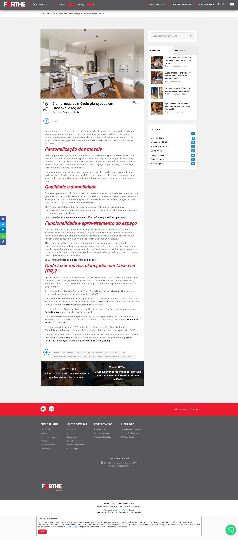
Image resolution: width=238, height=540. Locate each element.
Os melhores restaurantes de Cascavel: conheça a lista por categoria (178, 60)
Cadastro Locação (47, 445)
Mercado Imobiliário (159, 142)
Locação (86, 4)
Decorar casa (97, 352)
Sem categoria (157, 164)
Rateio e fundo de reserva (131, 433)
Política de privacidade (112, 510)
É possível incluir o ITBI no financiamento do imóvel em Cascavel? (177, 106)
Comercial (44, 433)
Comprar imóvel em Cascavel (78, 352)
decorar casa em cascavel (114, 352)
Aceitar (42, 532)
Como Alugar (45, 449)
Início (42, 13)
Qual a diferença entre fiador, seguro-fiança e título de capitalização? (178, 76)
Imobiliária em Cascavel (77, 357)
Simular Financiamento (76, 445)
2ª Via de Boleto (127, 437)
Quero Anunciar (157, 155)
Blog (49, 13)
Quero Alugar (156, 151)
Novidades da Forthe (160, 146)
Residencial (45, 429)
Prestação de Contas (102, 437)
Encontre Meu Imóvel (48, 437)
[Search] (191, 35)
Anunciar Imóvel (100, 429)
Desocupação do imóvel (131, 429)
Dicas (55, 121)
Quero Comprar (157, 159)
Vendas (66, 4)
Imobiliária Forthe (95, 357)
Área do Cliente (189, 409)
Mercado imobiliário (111, 357)
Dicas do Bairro (157, 138)
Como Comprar (73, 449)
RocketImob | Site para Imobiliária (129, 512)
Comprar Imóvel (59, 352)
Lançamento (72, 437)
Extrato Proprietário (101, 433)
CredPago (44, 441)
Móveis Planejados (128, 357)
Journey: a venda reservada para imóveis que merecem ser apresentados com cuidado (118, 375)
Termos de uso (128, 510)
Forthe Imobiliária (71, 112)
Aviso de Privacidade (73, 527)
